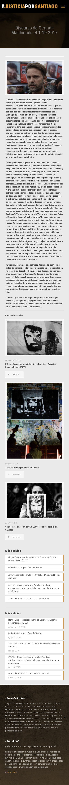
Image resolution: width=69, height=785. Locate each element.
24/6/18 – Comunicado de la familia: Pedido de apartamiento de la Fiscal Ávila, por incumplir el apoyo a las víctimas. (33, 588)
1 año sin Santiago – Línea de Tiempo (22, 467)
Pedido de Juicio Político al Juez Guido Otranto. (29, 598)
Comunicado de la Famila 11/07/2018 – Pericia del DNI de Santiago (34, 576)
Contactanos (11, 772)
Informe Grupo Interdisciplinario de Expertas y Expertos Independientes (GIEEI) (32, 558)
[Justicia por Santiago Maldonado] (30, 6)
